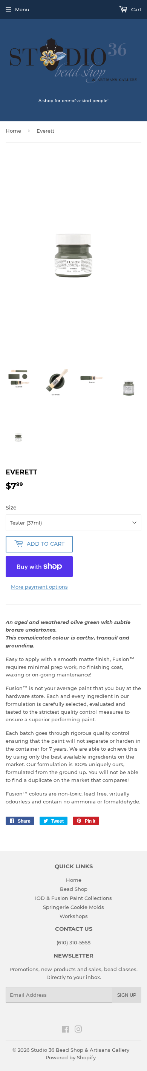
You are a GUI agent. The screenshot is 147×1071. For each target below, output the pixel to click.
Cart (135, 9)
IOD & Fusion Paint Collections (73, 898)
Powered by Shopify (71, 1057)
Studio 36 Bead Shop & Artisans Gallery (80, 1050)
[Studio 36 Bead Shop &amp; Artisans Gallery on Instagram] (78, 1030)
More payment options (39, 587)
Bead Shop (73, 889)
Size (11, 507)
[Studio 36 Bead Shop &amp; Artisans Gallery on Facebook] (65, 1030)
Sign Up (126, 995)
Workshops (74, 916)
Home (13, 131)
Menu (22, 9)
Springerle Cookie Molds (73, 907)
